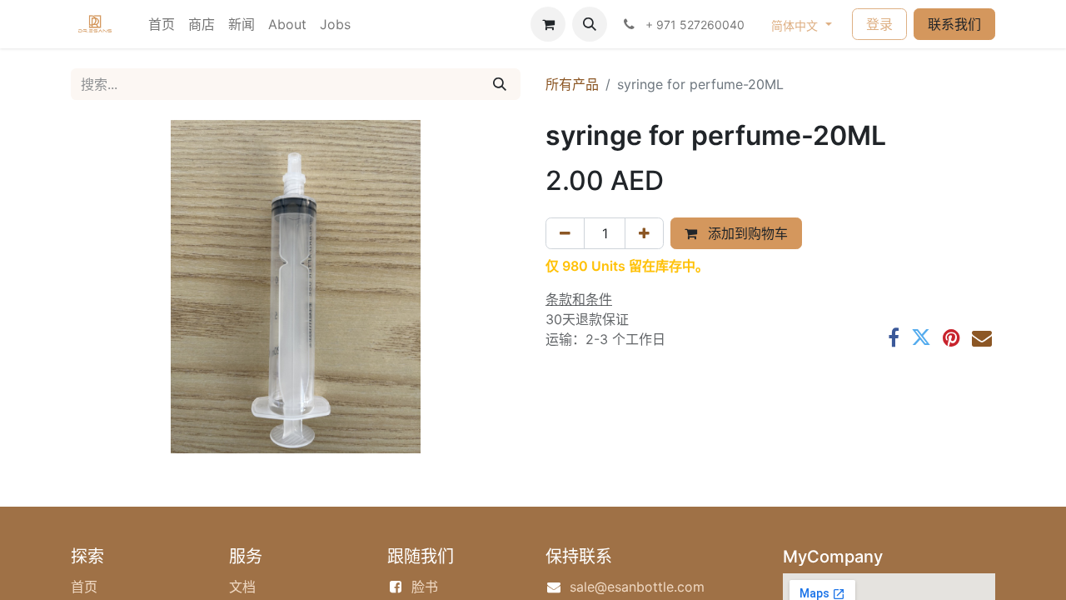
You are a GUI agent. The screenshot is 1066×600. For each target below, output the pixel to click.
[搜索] (500, 84)
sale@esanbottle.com (637, 586)
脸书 (424, 586)
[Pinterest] (951, 338)
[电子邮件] (982, 338)
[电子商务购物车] (548, 24)
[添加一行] (644, 233)
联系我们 (954, 24)
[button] (589, 24)
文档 (242, 586)
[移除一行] (565, 233)
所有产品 (572, 84)
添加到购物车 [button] (746, 233)
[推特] (921, 338)
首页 (84, 586)
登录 (879, 24)
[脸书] (893, 338)
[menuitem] (162, 24)
